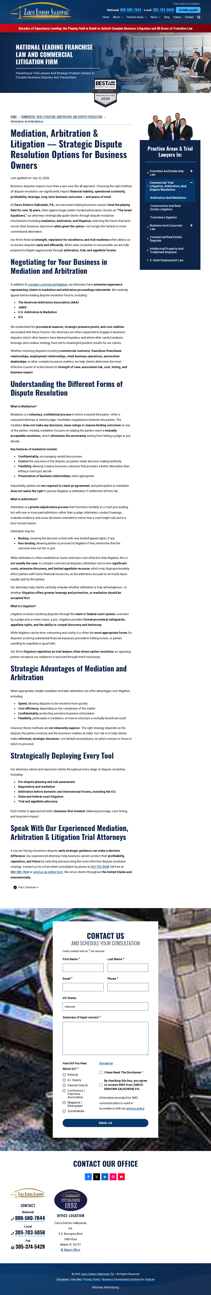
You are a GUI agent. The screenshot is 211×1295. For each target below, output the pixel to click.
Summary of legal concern (82, 1017)
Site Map (76, 1279)
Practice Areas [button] (135, 17)
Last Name (115, 959)
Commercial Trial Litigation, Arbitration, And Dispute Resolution (168, 186)
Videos (177, 17)
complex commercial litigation (47, 284)
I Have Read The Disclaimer (123, 1072)
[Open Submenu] (191, 171)
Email (68, 978)
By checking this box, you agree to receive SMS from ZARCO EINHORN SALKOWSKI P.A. (125, 1085)
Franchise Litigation (163, 217)
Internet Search (78, 1085)
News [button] (154, 17)
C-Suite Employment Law (166, 260)
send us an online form (48, 872)
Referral (73, 1074)
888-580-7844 (130, 9)
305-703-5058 (163, 9)
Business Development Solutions (121, 1279)
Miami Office (72, 1250)
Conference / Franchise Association (76, 1094)
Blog (166, 17)
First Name (71, 959)
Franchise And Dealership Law (167, 172)
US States (69, 998)
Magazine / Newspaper (75, 1104)
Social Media (76, 1111)
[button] (71, 887)
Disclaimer (106, 1063)
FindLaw (150, 1279)
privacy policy (135, 1108)
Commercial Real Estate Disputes (166, 238)
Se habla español (188, 10)
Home (105, 17)
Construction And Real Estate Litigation (165, 207)
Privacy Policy (92, 1279)
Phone (112, 978)
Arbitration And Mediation (168, 197)
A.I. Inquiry (74, 1080)
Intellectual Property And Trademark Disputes (166, 250)
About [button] (116, 17)
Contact (189, 17)
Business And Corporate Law (166, 227)
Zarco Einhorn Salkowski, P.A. (97, 1274)
